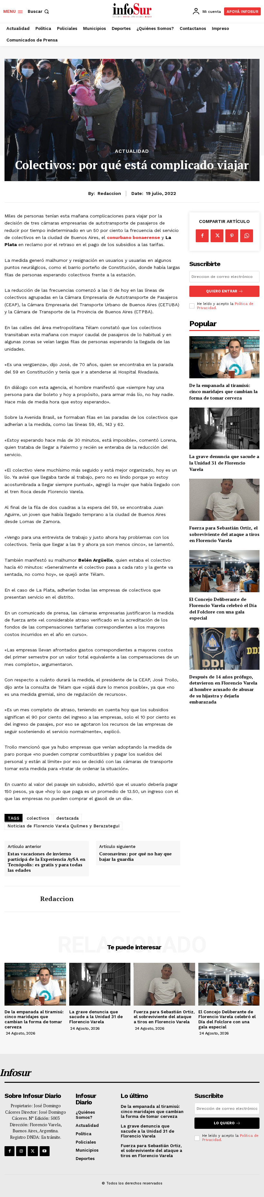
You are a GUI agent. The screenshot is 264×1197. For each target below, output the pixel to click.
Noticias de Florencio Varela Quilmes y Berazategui (63, 826)
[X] (217, 235)
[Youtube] (45, 1151)
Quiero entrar (221, 291)
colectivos (38, 818)
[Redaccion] (20, 899)
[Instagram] (21, 1151)
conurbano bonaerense (133, 237)
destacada (67, 818)
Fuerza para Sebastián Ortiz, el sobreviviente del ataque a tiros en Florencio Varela (224, 534)
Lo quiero (224, 1123)
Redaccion (109, 193)
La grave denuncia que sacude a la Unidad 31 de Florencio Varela (224, 462)
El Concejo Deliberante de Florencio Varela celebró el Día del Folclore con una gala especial (223, 608)
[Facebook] (202, 235)
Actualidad (132, 151)
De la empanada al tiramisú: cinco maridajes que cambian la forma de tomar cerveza (223, 391)
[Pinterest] (231, 235)
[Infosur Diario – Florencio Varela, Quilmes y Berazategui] (133, 11)
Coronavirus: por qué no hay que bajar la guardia (135, 856)
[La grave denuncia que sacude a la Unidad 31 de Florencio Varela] (224, 429)
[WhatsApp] (246, 235)
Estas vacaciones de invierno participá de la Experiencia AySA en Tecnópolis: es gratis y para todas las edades (46, 862)
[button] (39, 11)
